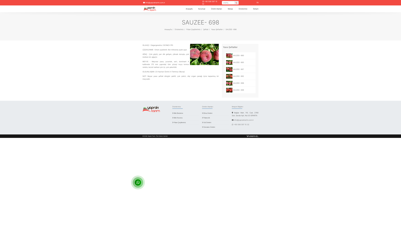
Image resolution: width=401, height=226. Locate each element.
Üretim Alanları (216, 9)
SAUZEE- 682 (238, 76)
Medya (230, 9)
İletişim (255, 9)
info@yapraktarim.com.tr (155, 3)
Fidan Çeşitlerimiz (179, 122)
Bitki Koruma (177, 118)
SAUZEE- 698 (231, 29)
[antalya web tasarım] (252, 136)
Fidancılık (206, 118)
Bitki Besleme (178, 113)
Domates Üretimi (209, 127)
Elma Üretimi (207, 113)
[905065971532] (138, 182)
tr (257, 3)
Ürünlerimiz (243, 9)
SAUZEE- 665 (238, 62)
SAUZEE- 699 (238, 90)
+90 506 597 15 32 (241, 124)
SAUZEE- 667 (238, 69)
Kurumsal (201, 9)
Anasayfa (189, 9)
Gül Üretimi (207, 122)
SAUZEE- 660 (238, 55)
